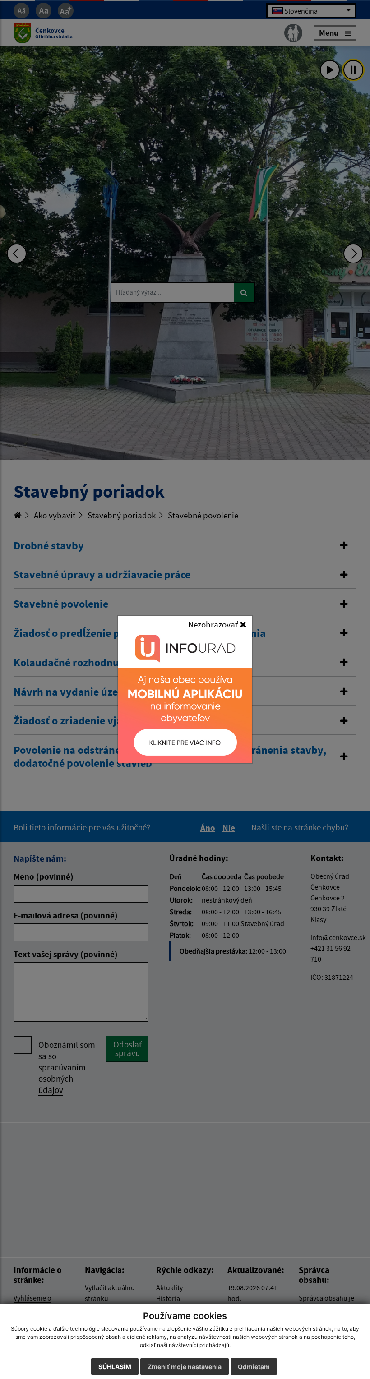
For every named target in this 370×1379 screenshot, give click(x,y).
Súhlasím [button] (114, 1366)
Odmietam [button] (254, 1366)
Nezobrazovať (214, 624)
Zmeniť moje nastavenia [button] (185, 1366)
